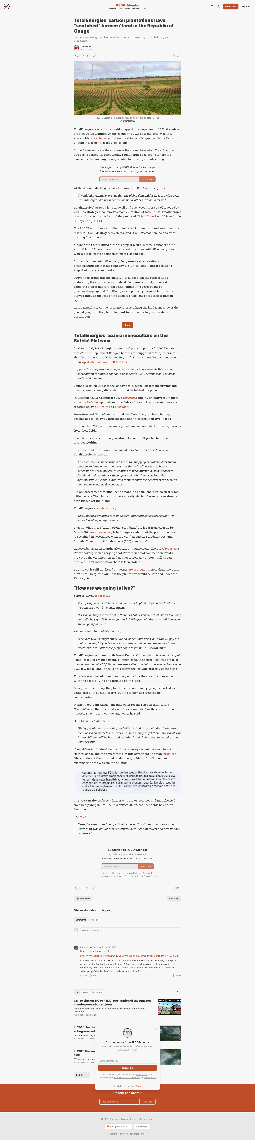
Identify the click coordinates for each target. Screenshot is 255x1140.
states (104, 508)
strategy (100, 207)
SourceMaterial (127, 120)
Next (172, 898)
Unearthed (130, 397)
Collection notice (146, 1119)
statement (87, 450)
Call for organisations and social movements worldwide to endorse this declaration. (110, 1010)
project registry (139, 569)
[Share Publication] (219, 6)
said (166, 188)
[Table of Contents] (3, 570)
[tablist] (86, 920)
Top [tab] (77, 992)
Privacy (124, 1119)
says (83, 817)
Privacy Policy (150, 1077)
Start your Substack (120, 1126)
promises (169, 754)
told (90, 631)
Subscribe (230, 6)
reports (100, 595)
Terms (133, 1119)
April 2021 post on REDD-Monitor (104, 362)
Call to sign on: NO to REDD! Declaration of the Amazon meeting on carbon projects (112, 1002)
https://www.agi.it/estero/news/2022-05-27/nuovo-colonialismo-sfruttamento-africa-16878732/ (129, 955)
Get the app (142, 1126)
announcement (100, 532)
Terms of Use (141, 1074)
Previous (85, 898)
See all (79, 1074)
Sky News (101, 407)
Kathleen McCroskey (90, 947)
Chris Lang (86, 46)
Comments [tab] (81, 919)
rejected (98, 138)
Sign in (246, 6)
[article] (127, 1010)
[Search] (212, 6)
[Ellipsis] (179, 947)
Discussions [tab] (96, 992)
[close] (155, 1029)
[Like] (77, 56)
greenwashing (84, 291)
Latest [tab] (85, 992)
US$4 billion (145, 216)
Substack (112, 1133)
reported (171, 548)
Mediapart (122, 407)
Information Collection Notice (127, 1077)
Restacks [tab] (93, 919)
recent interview (133, 249)
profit (77, 133)
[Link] (69, 338)
